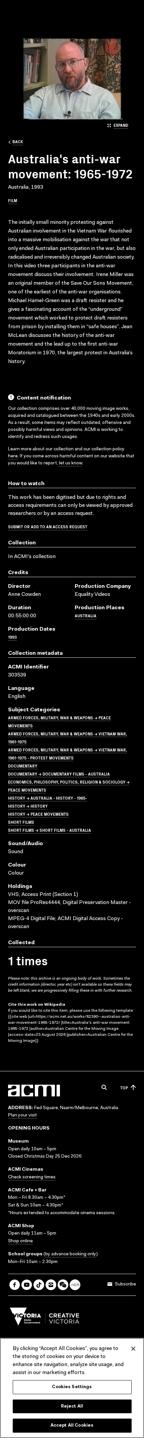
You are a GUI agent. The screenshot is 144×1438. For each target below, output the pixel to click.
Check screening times (32, 1177)
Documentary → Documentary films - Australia (59, 774)
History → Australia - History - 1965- (47, 798)
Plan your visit (22, 1115)
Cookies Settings (72, 1387)
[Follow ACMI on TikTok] (38, 1284)
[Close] (133, 1348)
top (124, 1087)
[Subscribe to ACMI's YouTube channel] (26, 1284)
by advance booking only (70, 1254)
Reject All (72, 1406)
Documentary (22, 766)
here (13, 456)
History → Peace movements (38, 814)
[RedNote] (75, 1284)
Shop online (20, 1241)
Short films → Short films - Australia (49, 830)
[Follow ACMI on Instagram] (51, 1284)
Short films (21, 822)
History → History (28, 806)
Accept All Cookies (72, 1425)
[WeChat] (63, 1284)
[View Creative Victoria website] (44, 1318)
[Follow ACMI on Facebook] (14, 1284)
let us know (70, 463)
